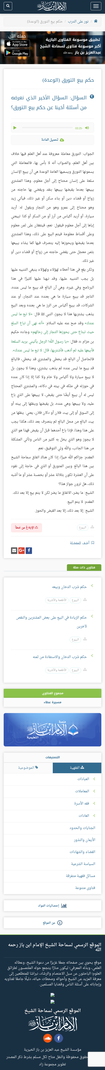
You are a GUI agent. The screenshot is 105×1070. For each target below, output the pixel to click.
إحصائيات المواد (49, 906)
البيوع (82, 527)
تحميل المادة (49, 140)
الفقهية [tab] (75, 768)
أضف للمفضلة (80, 543)
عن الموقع (50, 923)
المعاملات (82, 791)
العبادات (83, 779)
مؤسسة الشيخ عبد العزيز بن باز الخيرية (52, 1049)
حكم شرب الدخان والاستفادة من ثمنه (60, 657)
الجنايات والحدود (82, 828)
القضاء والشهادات (82, 852)
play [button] (15, 128)
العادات (84, 816)
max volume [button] (87, 128)
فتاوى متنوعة (85, 888)
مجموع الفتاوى (52, 693)
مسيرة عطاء (52, 702)
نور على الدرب (78, 21)
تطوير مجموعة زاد (52, 1064)
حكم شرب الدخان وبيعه (69, 587)
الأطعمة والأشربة (56, 600)
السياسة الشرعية (83, 864)
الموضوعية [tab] (26, 768)
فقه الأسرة (81, 803)
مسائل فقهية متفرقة (80, 876)
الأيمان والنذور (84, 840)
